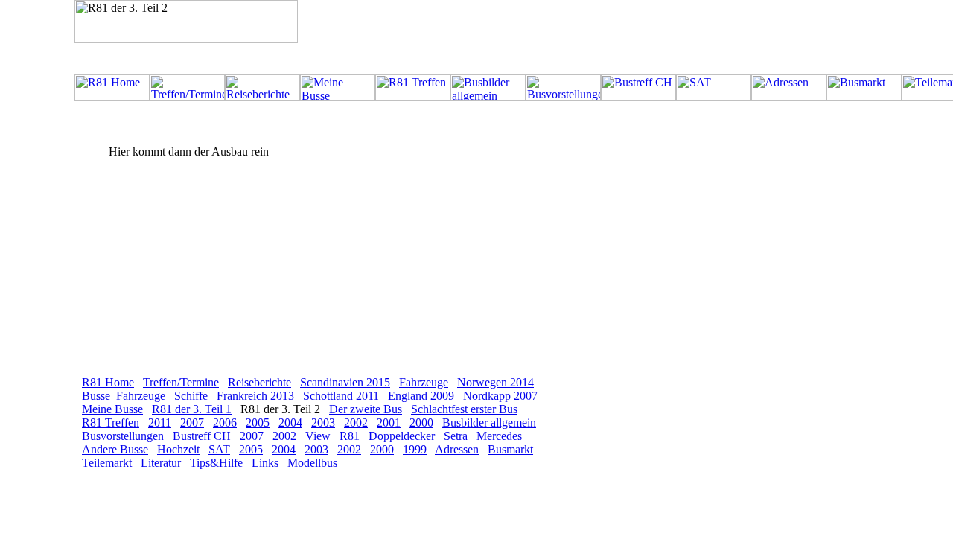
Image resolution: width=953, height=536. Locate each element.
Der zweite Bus (365, 409)
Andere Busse (115, 449)
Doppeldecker (402, 436)
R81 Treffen (110, 422)
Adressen (457, 449)
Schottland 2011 (341, 395)
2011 (159, 422)
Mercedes (499, 436)
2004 (290, 422)
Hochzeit (178, 449)
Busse (96, 395)
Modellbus (312, 462)
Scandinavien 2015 (345, 382)
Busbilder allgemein (489, 422)
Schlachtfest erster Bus (464, 409)
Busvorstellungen (123, 436)
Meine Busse (112, 409)
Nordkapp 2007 (500, 395)
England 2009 (421, 395)
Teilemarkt (107, 462)
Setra (456, 436)
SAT (219, 449)
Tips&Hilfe (216, 462)
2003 (323, 422)
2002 (356, 422)
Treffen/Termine (181, 382)
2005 (258, 422)
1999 (415, 449)
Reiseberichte (259, 382)
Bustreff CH (202, 436)
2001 (389, 422)
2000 (421, 422)
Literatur (161, 462)
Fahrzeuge (423, 382)
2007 (192, 422)
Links (265, 462)
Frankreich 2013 (255, 395)
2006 (225, 422)
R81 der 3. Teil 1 (192, 409)
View (318, 436)
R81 (350, 436)
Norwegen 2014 (495, 382)
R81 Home (108, 382)
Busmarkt (510, 449)
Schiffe (191, 395)
